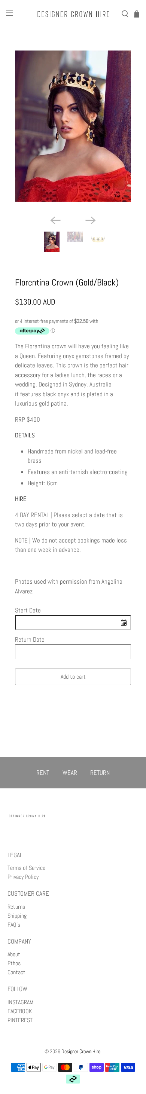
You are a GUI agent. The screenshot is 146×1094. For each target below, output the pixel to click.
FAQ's (13, 925)
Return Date (30, 639)
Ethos (14, 963)
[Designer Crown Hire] (73, 14)
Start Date (28, 610)
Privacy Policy (23, 877)
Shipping (17, 916)
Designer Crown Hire (80, 1051)
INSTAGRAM (20, 1002)
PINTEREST (20, 1020)
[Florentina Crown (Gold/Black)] (73, 126)
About (13, 954)
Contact (16, 972)
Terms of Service (26, 868)
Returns (16, 907)
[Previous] (55, 220)
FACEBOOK (19, 1011)
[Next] (90, 220)
